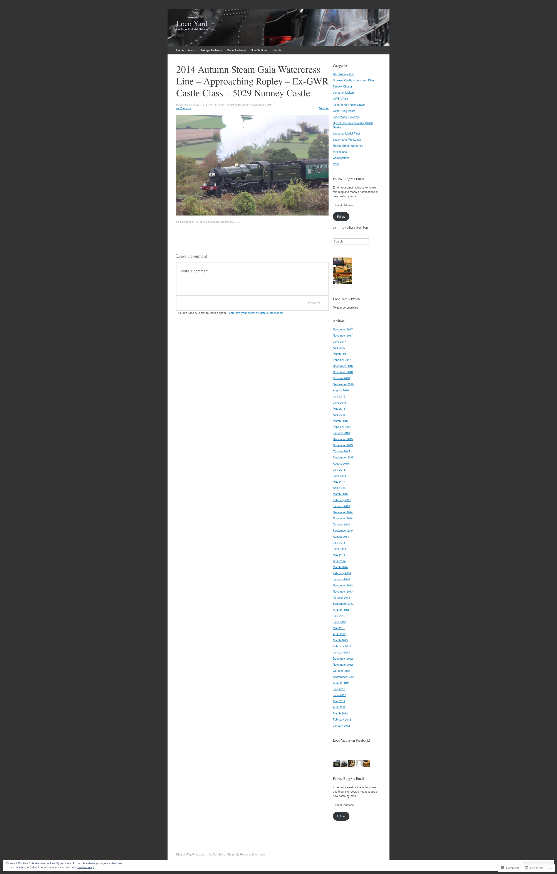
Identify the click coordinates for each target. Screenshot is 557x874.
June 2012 (339, 695)
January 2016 (341, 433)
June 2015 (339, 475)
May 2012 (339, 701)
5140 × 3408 (213, 104)
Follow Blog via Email (348, 178)
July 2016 (339, 396)
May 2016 (339, 408)
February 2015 (342, 500)
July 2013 (339, 616)
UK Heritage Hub (343, 74)
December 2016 (343, 366)
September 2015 (343, 457)
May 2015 (339, 482)
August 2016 (341, 390)
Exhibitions (340, 152)
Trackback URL (230, 221)
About (191, 50)
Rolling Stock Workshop (348, 145)
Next (324, 108)
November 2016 (343, 372)
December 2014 (343, 512)
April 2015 (339, 488)
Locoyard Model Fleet (346, 133)
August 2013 (341, 610)
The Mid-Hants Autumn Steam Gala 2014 (248, 104)
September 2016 (343, 384)
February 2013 (342, 646)
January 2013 (341, 652)
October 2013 (341, 597)
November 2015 (343, 445)
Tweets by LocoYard (345, 307)
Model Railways (237, 50)
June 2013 (339, 622)
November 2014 (343, 518)
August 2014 (341, 536)
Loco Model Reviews (346, 117)
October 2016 (341, 378)
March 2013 (340, 640)
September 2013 (343, 603)
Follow (341, 216)
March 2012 (340, 713)
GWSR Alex (340, 98)
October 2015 (341, 451)
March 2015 (340, 494)
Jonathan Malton (343, 92)
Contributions (259, 50)
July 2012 (339, 689)
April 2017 (339, 347)
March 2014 (340, 567)
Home (180, 50)
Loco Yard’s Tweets (346, 298)
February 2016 (342, 427)
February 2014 (342, 573)
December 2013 (343, 585)
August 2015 (341, 463)
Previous (183, 108)
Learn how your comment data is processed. (256, 313)
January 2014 (341, 579)
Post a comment (185, 221)
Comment (313, 303)
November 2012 (343, 664)
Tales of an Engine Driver (349, 105)
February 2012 (342, 719)
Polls (336, 164)
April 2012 (339, 707)
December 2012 (343, 658)
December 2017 (343, 329)
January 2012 (341, 725)
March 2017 (340, 354)
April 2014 (339, 561)
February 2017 (342, 360)
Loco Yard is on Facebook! (351, 740)
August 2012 (341, 683)
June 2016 (339, 402)
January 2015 (341, 506)
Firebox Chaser (342, 86)
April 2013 (339, 634)
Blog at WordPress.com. (191, 854)
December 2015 (343, 439)
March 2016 (340, 421)
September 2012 (343, 677)
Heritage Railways (211, 50)
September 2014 (343, 530)
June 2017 (339, 341)
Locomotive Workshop (347, 139)
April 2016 (339, 415)
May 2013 (339, 628)
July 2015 (339, 469)
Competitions (341, 158)
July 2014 (339, 543)
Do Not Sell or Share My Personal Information (237, 854)
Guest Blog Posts (344, 111)
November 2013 (343, 591)
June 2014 (339, 549)
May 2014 (339, 555)
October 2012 (341, 671)
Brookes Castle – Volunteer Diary (354, 80)
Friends (276, 50)
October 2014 (341, 524)
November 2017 (343, 335)
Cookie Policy (85, 867)
